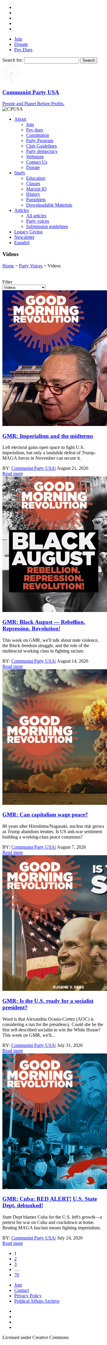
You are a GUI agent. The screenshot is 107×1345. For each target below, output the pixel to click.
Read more (12, 473)
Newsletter (24, 237)
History (33, 194)
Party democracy (42, 151)
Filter (7, 281)
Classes (33, 183)
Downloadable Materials (49, 204)
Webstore (35, 156)
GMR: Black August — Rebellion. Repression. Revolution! (43, 625)
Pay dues (34, 129)
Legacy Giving (28, 231)
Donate (21, 44)
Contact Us (36, 162)
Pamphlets (35, 199)
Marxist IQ (36, 188)
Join (18, 38)
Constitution (37, 135)
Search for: (12, 60)
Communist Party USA (33, 468)
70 (16, 1274)
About (20, 119)
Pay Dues (23, 49)
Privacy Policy (28, 1295)
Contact (21, 1290)
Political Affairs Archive (36, 1301)
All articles (36, 215)
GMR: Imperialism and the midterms (47, 436)
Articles (21, 210)
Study (19, 172)
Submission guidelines (47, 226)
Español (21, 242)
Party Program (39, 140)
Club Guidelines (41, 145)
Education (35, 178)
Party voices (37, 221)
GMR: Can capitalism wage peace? (45, 814)
